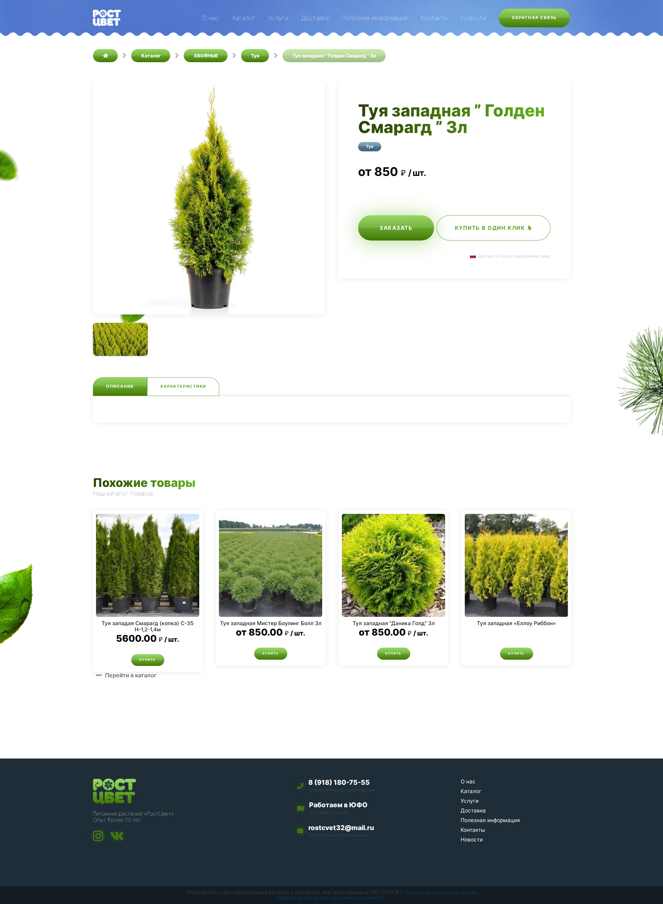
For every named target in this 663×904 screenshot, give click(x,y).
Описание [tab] (120, 386)
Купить (147, 659)
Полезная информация (375, 17)
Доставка (315, 17)
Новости (473, 17)
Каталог (243, 17)
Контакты (434, 17)
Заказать (395, 228)
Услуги (278, 17)
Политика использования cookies (440, 892)
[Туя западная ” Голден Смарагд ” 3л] (209, 198)
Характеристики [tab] (183, 386)
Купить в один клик (490, 228)
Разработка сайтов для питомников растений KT (331, 898)
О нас (210, 17)
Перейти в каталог (131, 675)
